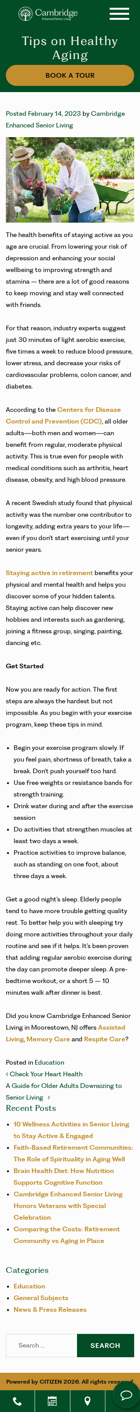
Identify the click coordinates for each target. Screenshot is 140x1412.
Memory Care (49, 1039)
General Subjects (41, 1298)
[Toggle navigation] (119, 13)
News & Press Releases (50, 1309)
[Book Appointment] (52, 1401)
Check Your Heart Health (45, 1074)
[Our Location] (87, 1401)
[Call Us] (17, 1401)
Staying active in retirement (49, 573)
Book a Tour (70, 75)
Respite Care (104, 1039)
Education (49, 1062)
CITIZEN (51, 1381)
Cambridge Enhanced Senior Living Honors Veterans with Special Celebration (68, 1205)
